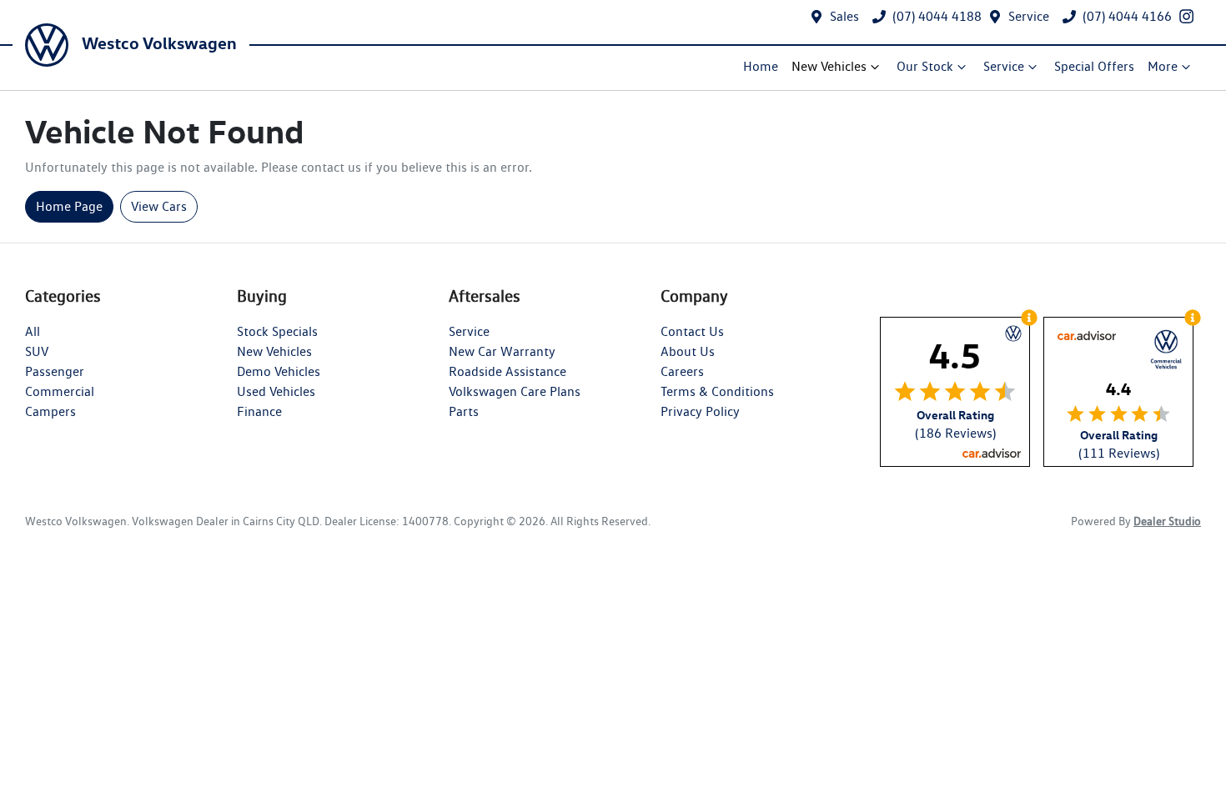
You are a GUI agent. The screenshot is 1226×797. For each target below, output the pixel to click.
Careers (682, 371)
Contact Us (692, 331)
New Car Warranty (502, 351)
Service (1028, 16)
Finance (259, 411)
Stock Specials (277, 331)
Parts (464, 411)
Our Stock (925, 66)
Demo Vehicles (278, 371)
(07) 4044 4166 (1127, 16)
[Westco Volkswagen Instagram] (1189, 16)
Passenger (54, 371)
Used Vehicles (276, 391)
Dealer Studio (1167, 521)
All (32, 331)
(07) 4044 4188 (937, 16)
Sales (844, 16)
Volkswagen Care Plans (514, 391)
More (1163, 66)
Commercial (59, 391)
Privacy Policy (700, 411)
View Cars (159, 206)
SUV (36, 351)
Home (760, 66)
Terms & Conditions (717, 391)
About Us (688, 351)
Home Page (69, 206)
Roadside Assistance (507, 371)
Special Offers (1094, 66)
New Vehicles (829, 66)
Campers (50, 411)
